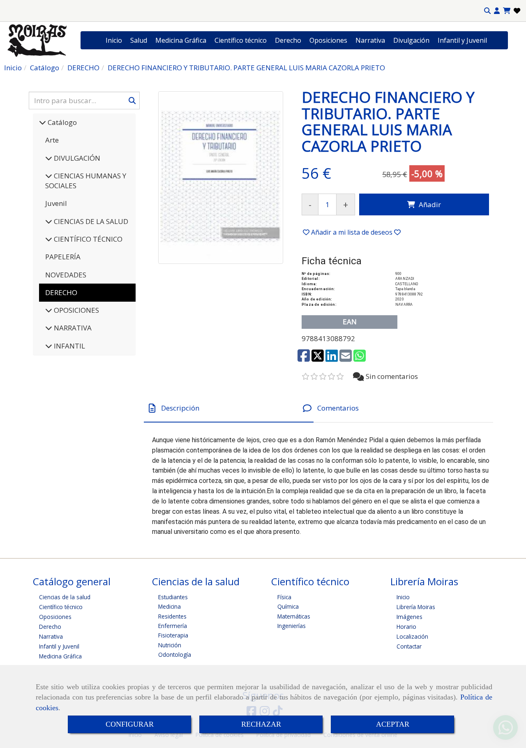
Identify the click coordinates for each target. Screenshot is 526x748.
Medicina (169, 606)
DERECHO (61, 292)
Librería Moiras (416, 607)
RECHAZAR (261, 724)
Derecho (288, 40)
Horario (406, 626)
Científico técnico (241, 40)
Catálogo (61, 122)
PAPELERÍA (63, 256)
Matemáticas (293, 616)
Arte (52, 140)
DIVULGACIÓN (76, 158)
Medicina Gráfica (180, 40)
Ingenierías (291, 626)
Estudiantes (173, 597)
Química (288, 606)
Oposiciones (328, 40)
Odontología (174, 654)
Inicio (114, 40)
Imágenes (409, 617)
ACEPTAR (392, 724)
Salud (138, 40)
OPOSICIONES (75, 310)
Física (284, 597)
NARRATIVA (72, 327)
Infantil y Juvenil (462, 40)
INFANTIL (68, 346)
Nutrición (169, 645)
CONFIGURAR (130, 724)
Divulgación (411, 40)
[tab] (229, 408)
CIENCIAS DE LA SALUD (90, 221)
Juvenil (56, 203)
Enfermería (172, 626)
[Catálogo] (42, 122)
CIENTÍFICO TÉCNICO (87, 239)
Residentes (172, 616)
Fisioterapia (173, 635)
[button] (496, 11)
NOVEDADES (65, 274)
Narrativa (370, 40)
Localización (412, 636)
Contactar (409, 646)
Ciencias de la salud (64, 597)
